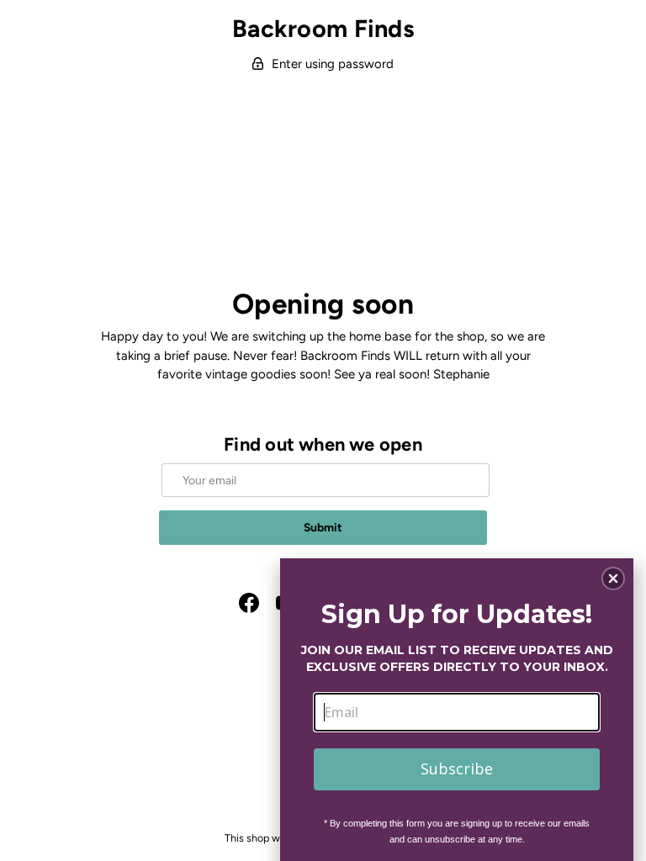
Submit (323, 527)
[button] (613, 578)
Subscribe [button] (457, 768)
